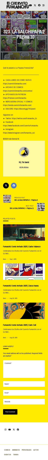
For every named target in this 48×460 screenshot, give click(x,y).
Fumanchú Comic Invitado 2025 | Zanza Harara (21, 285)
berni (19, 44)
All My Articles (24, 167)
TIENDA (15, 454)
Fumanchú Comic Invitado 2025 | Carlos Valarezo (22, 246)
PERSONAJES (26, 450)
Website (7, 401)
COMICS (7, 450)
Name (7, 384)
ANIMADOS (16, 450)
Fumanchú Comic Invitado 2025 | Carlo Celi (19, 325)
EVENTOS (7, 454)
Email (7, 393)
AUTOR (36, 450)
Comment (8, 363)
